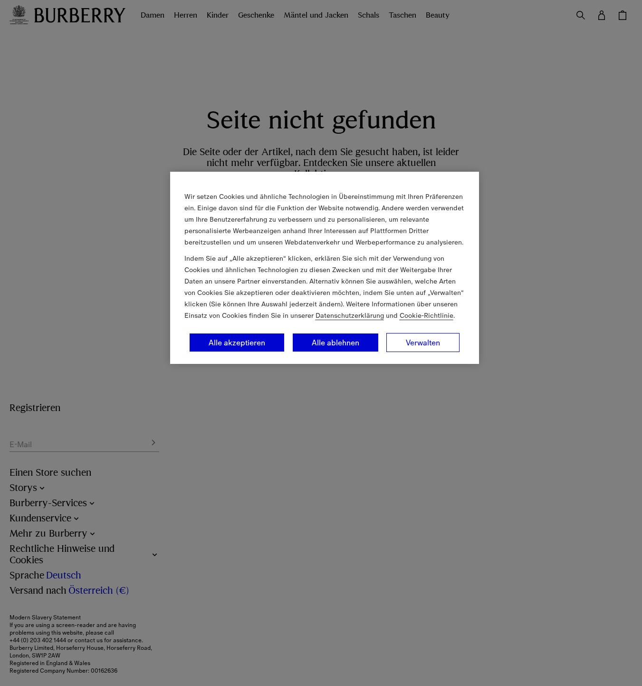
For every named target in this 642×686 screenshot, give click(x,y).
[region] (324, 268)
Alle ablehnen (335, 342)
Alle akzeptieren (237, 342)
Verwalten (423, 342)
